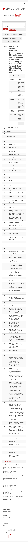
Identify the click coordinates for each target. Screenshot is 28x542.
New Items (5, 519)
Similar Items (13, 124)
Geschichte (20, 102)
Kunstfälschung (21, 103)
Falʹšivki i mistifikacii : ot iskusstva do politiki (14, 496)
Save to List (16, 41)
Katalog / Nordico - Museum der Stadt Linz (20, 94)
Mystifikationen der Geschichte (11, 34)
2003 (22, 106)
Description (5, 124)
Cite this (6, 38)
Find (6, 29)
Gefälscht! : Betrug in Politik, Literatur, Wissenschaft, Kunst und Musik (11, 484)
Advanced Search (7, 511)
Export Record (8, 41)
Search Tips (5, 525)
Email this (13, 38)
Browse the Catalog (7, 517)
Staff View (21, 124)
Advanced (12, 29)
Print (20, 38)
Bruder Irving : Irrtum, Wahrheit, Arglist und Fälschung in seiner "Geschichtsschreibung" (12, 490)
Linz (19, 107)
